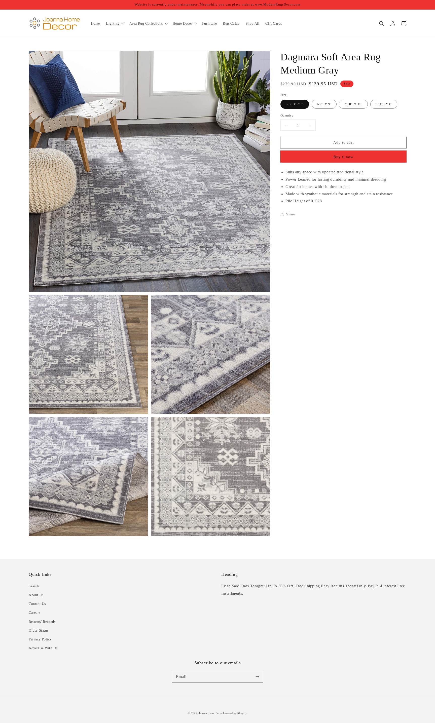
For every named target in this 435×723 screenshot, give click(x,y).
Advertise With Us (43, 648)
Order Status (38, 630)
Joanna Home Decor (210, 713)
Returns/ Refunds (42, 622)
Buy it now (343, 157)
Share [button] (290, 214)
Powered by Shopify (235, 713)
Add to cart (343, 142)
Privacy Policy (40, 639)
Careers (34, 613)
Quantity (286, 115)
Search (34, 586)
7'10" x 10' (353, 104)
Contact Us (37, 604)
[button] (381, 23)
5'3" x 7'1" (295, 104)
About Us (36, 595)
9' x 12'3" (384, 104)
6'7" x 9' (324, 104)
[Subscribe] (257, 676)
